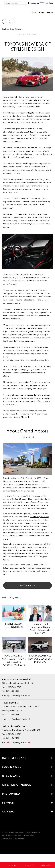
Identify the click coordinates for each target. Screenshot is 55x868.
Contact (9, 811)
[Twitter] (5, 28)
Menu (51, 20)
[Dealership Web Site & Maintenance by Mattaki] (7, 844)
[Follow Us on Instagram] (12, 824)
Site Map (17, 835)
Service (8, 802)
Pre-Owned (11, 793)
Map (4, 695)
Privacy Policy (28, 835)
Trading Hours (19, 695)
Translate (49, 2)
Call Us (4, 20)
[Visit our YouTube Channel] (8, 824)
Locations (11, 20)
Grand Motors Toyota (42, 12)
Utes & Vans (11, 775)
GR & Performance (16, 784)
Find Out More (27, 585)
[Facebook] (3, 28)
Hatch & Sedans (14, 758)
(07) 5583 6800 (15, 710)
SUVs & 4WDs (11, 767)
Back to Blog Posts (11, 28)
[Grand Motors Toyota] (6, 12)
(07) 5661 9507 (14, 687)
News (33, 34)
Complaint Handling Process (13, 838)
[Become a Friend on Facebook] (3, 824)
